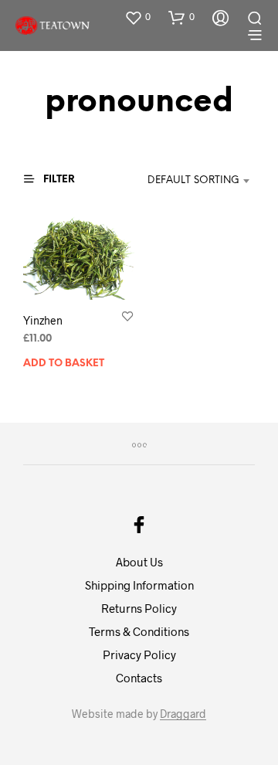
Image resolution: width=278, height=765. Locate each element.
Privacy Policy (139, 654)
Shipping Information (139, 585)
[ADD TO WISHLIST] (127, 315)
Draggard (183, 714)
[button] (137, 17)
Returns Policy (139, 608)
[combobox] (186, 181)
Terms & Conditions (139, 631)
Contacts (139, 678)
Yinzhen (43, 320)
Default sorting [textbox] (193, 180)
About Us (139, 562)
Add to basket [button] (63, 364)
